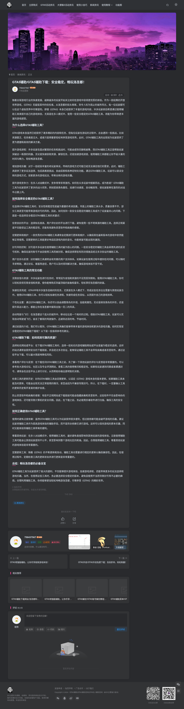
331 (34, 542)
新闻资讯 (94, 4)
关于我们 (90, 688)
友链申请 (58, 688)
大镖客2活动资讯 (65, 4)
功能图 (118, 4)
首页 (24, 4)
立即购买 (33, 4)
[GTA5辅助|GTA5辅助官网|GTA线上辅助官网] (10, 689)
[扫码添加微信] (178, 684)
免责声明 (69, 688)
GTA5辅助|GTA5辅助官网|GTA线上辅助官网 (86, 692)
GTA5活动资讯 (47, 4)
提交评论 (121, 629)
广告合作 (79, 688)
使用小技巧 (81, 4)
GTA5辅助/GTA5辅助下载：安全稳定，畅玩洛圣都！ (49, 82)
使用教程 (106, 4)
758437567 (24, 87)
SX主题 (108, 692)
